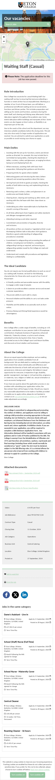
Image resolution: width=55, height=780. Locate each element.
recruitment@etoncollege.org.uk (27, 397)
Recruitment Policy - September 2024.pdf (24, 473)
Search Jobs (11, 24)
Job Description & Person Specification (23, 488)
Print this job (11, 582)
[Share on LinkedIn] (24, 594)
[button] (27, 44)
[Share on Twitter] (15, 594)
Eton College (27, 4)
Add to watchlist (12, 574)
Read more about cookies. (40, 770)
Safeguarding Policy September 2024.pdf (24, 481)
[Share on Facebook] (6, 594)
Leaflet (27, 60)
